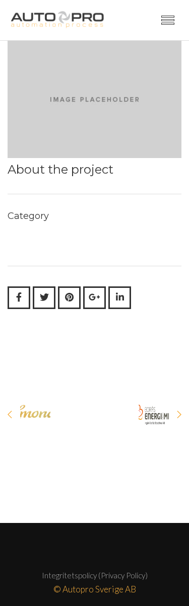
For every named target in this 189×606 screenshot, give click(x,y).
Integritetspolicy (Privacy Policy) (95, 575)
